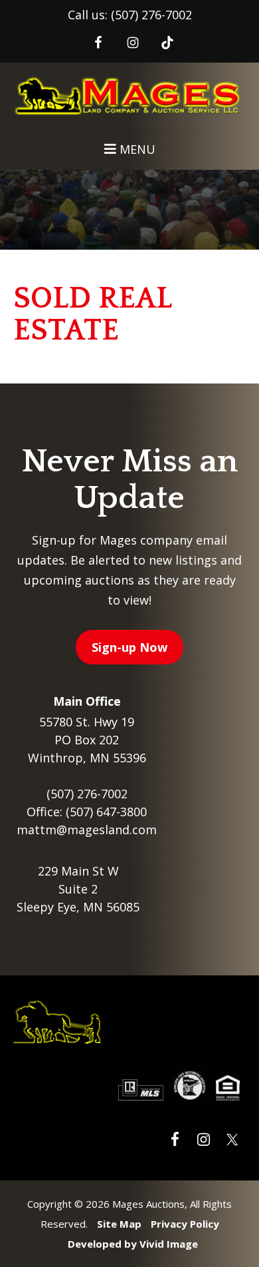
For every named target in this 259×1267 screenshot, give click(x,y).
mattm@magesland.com (87, 830)
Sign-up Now (129, 647)
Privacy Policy (185, 1223)
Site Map (119, 1223)
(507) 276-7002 (151, 15)
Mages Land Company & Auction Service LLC (129, 101)
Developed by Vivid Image (133, 1243)
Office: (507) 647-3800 (87, 812)
